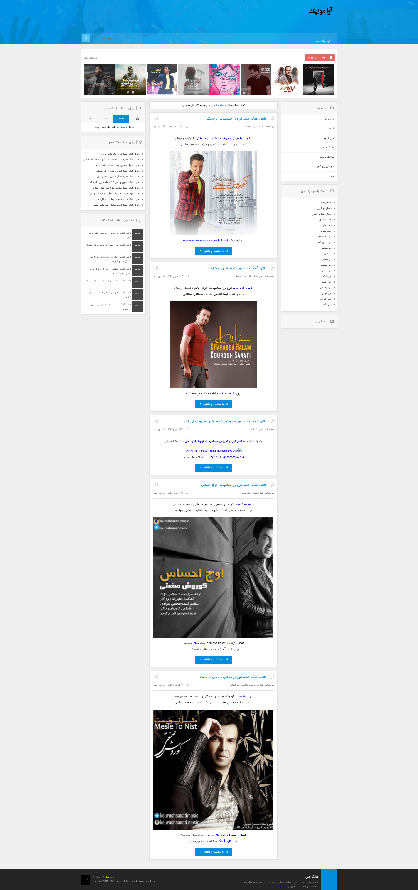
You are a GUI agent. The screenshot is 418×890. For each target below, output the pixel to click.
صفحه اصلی (217, 105)
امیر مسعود (326, 265)
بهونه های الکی (194, 441)
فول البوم (329, 138)
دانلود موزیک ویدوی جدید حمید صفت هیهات (118, 165)
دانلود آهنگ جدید (322, 41)
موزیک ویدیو (327, 157)
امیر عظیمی (326, 248)
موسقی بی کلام (325, 166)
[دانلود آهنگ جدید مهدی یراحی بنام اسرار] (193, 79)
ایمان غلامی (326, 299)
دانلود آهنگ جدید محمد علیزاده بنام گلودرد (119, 199)
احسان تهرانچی (324, 208)
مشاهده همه (90, 58)
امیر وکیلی (327, 271)
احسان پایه (326, 203)
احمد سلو (327, 225)
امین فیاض (326, 293)
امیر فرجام (327, 259)
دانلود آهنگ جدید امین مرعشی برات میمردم (118, 171)
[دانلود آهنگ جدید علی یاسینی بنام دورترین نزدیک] (99, 79)
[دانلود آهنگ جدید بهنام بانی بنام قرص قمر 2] (130, 79)
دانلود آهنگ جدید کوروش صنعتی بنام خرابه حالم (235, 268)
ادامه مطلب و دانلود (215, 251)
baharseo (111, 877)
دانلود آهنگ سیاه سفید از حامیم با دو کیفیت (108, 245)
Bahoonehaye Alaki (234, 457)
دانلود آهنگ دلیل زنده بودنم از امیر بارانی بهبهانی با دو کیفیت (110, 259)
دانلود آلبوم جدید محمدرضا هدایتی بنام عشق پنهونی (115, 194)
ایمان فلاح (327, 305)
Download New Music (195, 241)
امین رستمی (326, 288)
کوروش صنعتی (221, 138)
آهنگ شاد (259, 127)
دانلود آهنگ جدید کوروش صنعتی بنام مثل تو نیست (233, 677)
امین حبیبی (326, 282)
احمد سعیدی (325, 220)
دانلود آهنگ (227, 393)
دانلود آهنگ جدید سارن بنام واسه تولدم (121, 154)
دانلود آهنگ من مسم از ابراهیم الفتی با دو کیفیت (110, 235)
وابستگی (201, 138)
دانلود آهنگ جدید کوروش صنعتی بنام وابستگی (236, 118)
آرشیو (261, 276)
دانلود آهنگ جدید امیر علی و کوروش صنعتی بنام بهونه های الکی (225, 421)
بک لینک (281, 887)
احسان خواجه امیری (322, 214)
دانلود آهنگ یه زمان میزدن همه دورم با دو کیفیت (110, 295)
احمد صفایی (326, 231)
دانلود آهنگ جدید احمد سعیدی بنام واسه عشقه (117, 205)
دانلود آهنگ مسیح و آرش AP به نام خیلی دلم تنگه (115, 182)
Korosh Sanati (220, 240)
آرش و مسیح (325, 237)
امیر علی (236, 441)
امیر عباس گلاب (324, 242)
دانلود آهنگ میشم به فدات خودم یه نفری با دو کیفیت (109, 307)
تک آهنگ (249, 127)
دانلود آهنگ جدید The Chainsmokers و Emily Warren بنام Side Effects (112, 160)
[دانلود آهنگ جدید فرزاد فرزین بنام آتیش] (162, 79)
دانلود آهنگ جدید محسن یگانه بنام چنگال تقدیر (117, 188)
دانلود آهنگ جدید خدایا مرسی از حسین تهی (118, 177)
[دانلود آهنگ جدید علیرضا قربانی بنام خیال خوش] (287, 79)
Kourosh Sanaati (215, 835)
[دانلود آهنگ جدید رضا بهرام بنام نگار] (256, 79)
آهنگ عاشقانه (251, 276)
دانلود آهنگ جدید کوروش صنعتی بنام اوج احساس (233, 485)
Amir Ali (214, 457)
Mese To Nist (237, 835)
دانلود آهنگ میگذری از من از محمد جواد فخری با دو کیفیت (110, 271)
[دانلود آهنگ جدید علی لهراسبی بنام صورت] (224, 79)
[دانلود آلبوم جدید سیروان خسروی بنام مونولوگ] (318, 79)
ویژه (331, 176)
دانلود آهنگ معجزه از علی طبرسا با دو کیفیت (108, 281)
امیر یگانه (327, 276)
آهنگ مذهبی (327, 147)
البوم (331, 128)
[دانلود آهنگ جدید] (284, 11)
